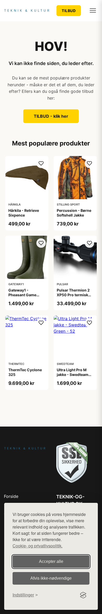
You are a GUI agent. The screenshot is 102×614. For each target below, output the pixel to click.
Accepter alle (51, 561)
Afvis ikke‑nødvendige (51, 578)
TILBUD (69, 10)
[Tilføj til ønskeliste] (41, 163)
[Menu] (93, 10)
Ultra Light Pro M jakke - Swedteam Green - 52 (72, 374)
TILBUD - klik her (51, 116)
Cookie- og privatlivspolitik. (38, 546)
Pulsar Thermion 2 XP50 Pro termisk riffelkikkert (73, 295)
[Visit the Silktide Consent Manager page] (83, 595)
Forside (11, 496)
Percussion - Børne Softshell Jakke (74, 212)
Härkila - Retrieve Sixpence (23, 212)
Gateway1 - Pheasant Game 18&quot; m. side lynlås (23, 297)
